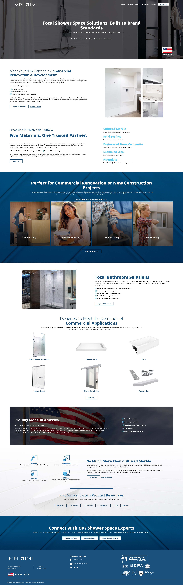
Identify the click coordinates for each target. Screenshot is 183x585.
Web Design (28, 582)
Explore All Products (19, 106)
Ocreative (41, 582)
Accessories (108, 39)
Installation (104, 506)
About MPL (93, 477)
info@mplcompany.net (81, 563)
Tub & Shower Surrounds (79, 39)
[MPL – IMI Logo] (26, 2)
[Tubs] (144, 332)
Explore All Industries (91, 251)
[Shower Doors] (39, 364)
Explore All (16, 161)
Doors (100, 39)
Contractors (89, 506)
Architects (74, 506)
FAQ (116, 506)
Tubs (95, 39)
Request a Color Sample (110, 538)
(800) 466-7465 (78, 559)
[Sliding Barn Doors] (91, 364)
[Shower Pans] (91, 332)
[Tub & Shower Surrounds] (39, 332)
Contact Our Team (71, 538)
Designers (60, 506)
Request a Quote (35, 106)
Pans (90, 39)
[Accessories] (144, 364)
